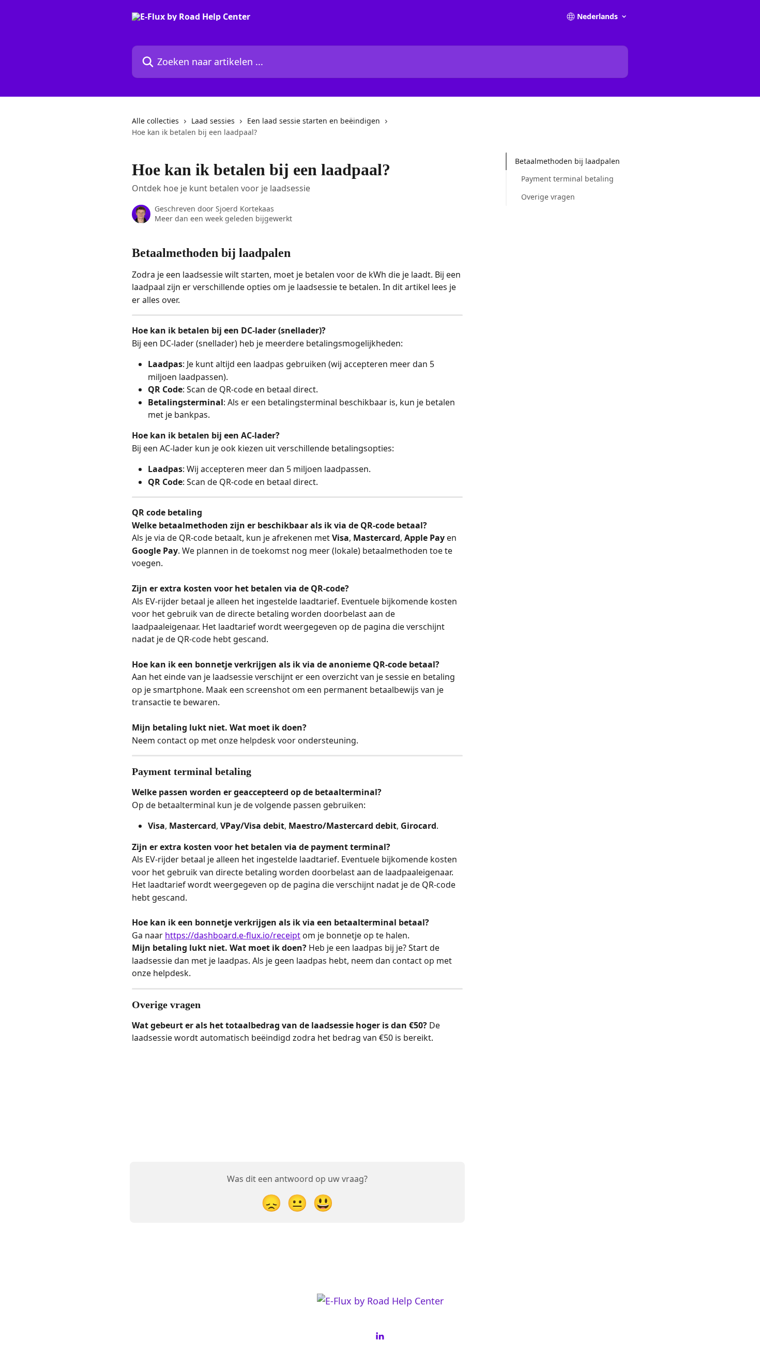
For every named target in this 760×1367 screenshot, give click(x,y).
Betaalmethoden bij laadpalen (567, 161)
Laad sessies (213, 121)
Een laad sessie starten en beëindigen (313, 121)
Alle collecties (155, 121)
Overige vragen (548, 197)
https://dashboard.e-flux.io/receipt (232, 935)
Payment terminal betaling (567, 179)
